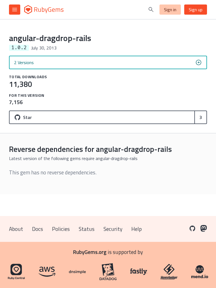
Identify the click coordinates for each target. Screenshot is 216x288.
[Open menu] (14, 9)
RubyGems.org (90, 252)
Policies (61, 229)
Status (86, 229)
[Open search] (151, 9)
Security (113, 229)
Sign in (170, 9)
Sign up (195, 9)
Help (136, 229)
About (16, 229)
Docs (37, 229)
